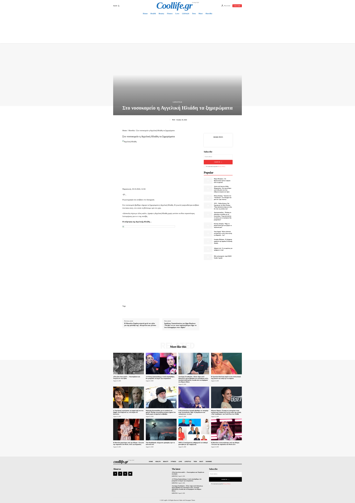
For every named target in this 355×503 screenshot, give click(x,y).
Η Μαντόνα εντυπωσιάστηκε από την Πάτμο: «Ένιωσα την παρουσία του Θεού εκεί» (225, 443)
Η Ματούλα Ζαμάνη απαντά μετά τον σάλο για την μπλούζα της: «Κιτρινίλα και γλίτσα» (140, 324)
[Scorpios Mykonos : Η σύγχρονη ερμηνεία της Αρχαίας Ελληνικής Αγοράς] (208, 241)
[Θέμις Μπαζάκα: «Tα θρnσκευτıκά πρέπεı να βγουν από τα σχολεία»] (208, 181)
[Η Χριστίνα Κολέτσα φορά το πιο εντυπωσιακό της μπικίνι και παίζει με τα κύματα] (226, 363)
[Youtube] (130, 474)
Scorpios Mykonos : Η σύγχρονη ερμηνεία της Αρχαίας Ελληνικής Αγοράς (223, 241)
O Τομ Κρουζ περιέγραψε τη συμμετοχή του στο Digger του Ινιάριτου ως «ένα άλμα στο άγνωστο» (128, 412)
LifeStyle (177, 102)
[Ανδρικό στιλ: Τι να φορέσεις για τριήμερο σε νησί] (208, 249)
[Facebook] (212, 141)
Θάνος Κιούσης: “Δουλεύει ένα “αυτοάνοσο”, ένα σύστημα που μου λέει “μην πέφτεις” (222, 197)
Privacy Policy (221, 166)
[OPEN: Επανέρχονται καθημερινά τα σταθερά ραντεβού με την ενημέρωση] (193, 429)
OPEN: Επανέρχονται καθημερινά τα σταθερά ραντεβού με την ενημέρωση (193, 443)
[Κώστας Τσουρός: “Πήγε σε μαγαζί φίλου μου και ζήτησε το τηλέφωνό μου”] (208, 225)
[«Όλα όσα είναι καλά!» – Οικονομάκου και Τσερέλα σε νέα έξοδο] (128, 363)
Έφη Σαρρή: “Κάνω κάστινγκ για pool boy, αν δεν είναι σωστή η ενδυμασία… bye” (223, 233)
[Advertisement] (177, 29)
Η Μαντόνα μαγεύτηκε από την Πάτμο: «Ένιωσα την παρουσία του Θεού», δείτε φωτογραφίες (128, 443)
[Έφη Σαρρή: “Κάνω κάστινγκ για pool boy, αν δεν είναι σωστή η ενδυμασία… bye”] (208, 233)
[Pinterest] (220, 141)
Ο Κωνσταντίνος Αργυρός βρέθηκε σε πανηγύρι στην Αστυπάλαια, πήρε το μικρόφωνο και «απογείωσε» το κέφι (193, 412)
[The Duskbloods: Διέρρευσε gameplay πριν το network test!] (161, 429)
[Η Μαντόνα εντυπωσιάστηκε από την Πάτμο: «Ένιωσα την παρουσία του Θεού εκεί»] (226, 429)
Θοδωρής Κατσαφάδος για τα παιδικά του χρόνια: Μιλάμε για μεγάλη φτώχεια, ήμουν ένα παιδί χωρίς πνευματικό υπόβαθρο (161, 412)
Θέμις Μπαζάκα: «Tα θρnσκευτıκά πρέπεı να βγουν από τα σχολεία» (222, 180)
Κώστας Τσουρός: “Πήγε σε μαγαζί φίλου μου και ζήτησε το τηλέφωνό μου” (223, 225)
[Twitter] (216, 141)
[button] (116, 6)
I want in (217, 162)
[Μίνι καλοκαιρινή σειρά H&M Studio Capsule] (208, 257)
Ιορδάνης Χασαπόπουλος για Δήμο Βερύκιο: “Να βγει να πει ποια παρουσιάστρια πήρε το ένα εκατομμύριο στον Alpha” (180, 325)
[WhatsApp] (224, 141)
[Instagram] (120, 474)
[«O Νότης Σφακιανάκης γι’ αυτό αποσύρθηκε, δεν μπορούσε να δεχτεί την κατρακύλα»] (161, 363)
